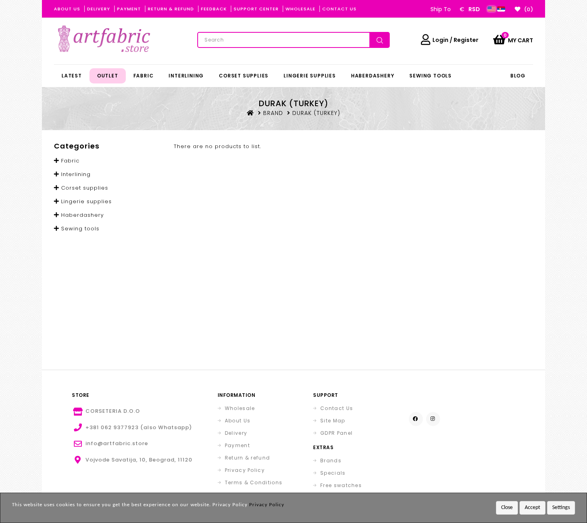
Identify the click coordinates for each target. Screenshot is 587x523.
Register (466, 40)
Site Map (332, 420)
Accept (532, 508)
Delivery (98, 9)
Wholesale (300, 9)
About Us (67, 9)
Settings (561, 508)
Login (440, 40)
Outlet (107, 75)
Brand (273, 113)
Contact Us (339, 9)
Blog (518, 75)
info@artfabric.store (116, 443)
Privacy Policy (245, 470)
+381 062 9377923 (112, 427)
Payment (129, 9)
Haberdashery (373, 75)
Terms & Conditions (253, 482)
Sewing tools (430, 75)
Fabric (143, 75)
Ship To (440, 9)
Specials (332, 473)
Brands (330, 460)
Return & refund (247, 457)
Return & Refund (171, 9)
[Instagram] (433, 419)
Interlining (186, 75)
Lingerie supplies (310, 75)
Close (507, 508)
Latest (71, 75)
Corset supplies (243, 75)
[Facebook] (416, 419)
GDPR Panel (336, 433)
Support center (256, 9)
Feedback (214, 9)
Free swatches (341, 485)
